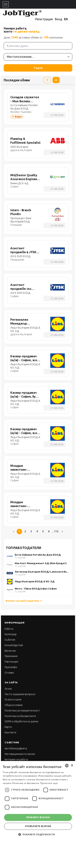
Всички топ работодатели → (24, 600)
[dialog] (38, 801)
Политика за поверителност (22, 710)
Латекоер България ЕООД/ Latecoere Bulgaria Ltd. (42, 571)
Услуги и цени (13, 699)
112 (56, 531)
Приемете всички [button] (38, 817)
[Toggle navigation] (6, 4)
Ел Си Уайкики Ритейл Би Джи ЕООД (38, 554)
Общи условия (14, 705)
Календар (11, 634)
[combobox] (67, 765)
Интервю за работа (16, 759)
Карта (8, 726)
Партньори (11, 661)
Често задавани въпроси (20, 694)
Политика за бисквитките (20, 716)
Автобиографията (16, 748)
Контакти (10, 732)
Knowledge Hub (14, 645)
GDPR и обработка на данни (21, 721)
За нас (8, 688)
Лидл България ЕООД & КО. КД (35, 581)
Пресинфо (11, 667)
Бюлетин (10, 650)
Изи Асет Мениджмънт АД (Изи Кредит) (41, 563)
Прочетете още (49, 783)
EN (66, 19)
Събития (10, 639)
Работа (9, 628)
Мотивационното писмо (20, 754)
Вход (58, 19)
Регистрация (44, 19)
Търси (38, 68)
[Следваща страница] (62, 531)
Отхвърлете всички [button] (38, 826)
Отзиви (9, 672)
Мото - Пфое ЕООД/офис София (36, 588)
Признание (11, 656)
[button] (38, 834)
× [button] (71, 765)
